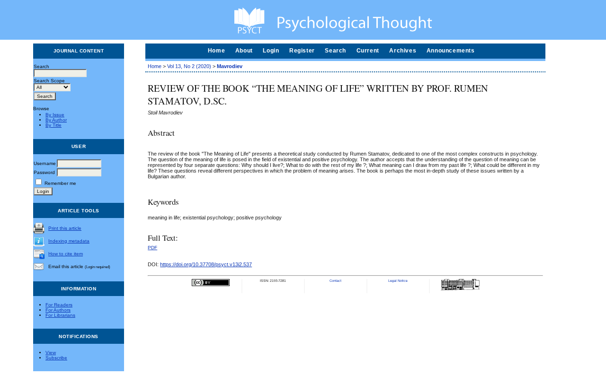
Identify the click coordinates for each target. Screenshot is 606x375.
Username (45, 163)
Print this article (64, 228)
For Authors (58, 310)
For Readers (58, 304)
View (50, 352)
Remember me (60, 183)
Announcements (451, 50)
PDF (152, 247)
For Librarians (60, 315)
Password (44, 172)
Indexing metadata (68, 241)
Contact (335, 280)
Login (271, 50)
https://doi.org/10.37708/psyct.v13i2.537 (206, 264)
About (244, 50)
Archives (402, 50)
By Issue (54, 114)
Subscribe (56, 357)
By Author (56, 119)
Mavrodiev (229, 66)
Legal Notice (398, 280)
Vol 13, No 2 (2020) (189, 66)
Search (335, 50)
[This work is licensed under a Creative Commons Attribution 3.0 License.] (211, 285)
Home (216, 50)
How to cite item (65, 253)
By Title (53, 125)
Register (302, 50)
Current (367, 50)
